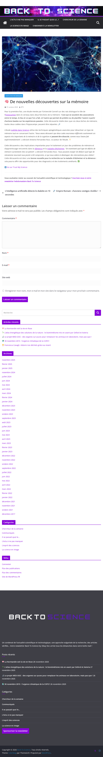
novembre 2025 (8, 360)
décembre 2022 (8, 455)
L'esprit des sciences (10, 545)
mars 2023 (6, 443)
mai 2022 (6, 480)
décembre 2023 (8, 405)
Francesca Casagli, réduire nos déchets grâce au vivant (27, 345)
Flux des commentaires (11, 572)
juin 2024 (6, 381)
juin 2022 (6, 476)
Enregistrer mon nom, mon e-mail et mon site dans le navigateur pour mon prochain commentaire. (52, 290)
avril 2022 (6, 485)
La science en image (10, 549)
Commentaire (9, 218)
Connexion (6, 564)
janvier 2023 (7, 451)
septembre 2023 (9, 418)
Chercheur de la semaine (12, 529)
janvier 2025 (7, 368)
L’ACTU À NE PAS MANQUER (22, 19)
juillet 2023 (6, 426)
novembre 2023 (8, 410)
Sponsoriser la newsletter (15, 730)
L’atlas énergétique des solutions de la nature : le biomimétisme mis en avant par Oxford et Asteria (46, 332)
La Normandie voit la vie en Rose (18, 328)
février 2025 (7, 364)
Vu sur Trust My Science (17, 167)
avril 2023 (6, 439)
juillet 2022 (6, 472)
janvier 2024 (7, 401)
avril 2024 (6, 389)
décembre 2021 (8, 501)
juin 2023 (6, 430)
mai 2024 (6, 385)
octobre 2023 (7, 414)
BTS (22, 107)
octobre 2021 (7, 510)
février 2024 (7, 397)
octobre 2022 (7, 464)
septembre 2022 (9, 468)
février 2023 (7, 447)
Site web (6, 277)
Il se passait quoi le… (11, 537)
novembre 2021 (8, 505)
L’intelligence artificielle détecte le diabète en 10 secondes (27, 193)
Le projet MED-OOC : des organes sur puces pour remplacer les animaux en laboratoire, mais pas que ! (48, 337)
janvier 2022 (7, 497)
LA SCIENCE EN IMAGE (19, 25)
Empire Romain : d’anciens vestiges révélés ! (77, 191)
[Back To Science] (51, 7)
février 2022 (7, 493)
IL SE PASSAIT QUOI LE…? (48, 19)
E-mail (5, 265)
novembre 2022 (8, 460)
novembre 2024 (8, 372)
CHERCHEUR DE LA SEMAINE (75, 19)
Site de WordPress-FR (11, 577)
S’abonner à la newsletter (46, 25)
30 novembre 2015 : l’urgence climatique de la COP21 (26, 341)
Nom (5, 253)
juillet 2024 (6, 376)
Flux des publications (11, 568)
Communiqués (8, 533)
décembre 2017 (8, 514)
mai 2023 (6, 435)
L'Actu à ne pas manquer (14, 96)
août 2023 (6, 422)
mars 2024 (6, 393)
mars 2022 (6, 489)
